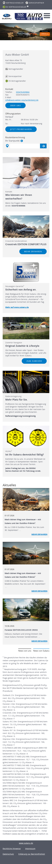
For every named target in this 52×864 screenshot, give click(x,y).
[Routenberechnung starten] (43, 146)
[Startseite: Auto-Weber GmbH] (6, 16)
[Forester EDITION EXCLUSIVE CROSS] (26, 610)
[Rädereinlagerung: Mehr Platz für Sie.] (26, 382)
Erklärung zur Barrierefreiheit (31, 854)
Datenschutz (8, 854)
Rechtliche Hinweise (12, 848)
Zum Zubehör (34, 361)
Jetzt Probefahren (21, 129)
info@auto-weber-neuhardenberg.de (21, 100)
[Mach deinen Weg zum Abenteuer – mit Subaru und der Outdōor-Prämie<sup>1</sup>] (26, 553)
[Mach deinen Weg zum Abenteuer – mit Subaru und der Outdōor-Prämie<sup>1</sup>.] (26, 499)
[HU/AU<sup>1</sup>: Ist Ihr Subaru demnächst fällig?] (26, 437)
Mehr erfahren (33, 251)
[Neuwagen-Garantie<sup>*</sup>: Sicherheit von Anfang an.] (26, 272)
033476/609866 (22, 92)
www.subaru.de (26, 843)
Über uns (15, 105)
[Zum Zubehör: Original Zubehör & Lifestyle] (26, 328)
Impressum (30, 848)
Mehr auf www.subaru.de (17, 307)
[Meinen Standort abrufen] (7, 146)
